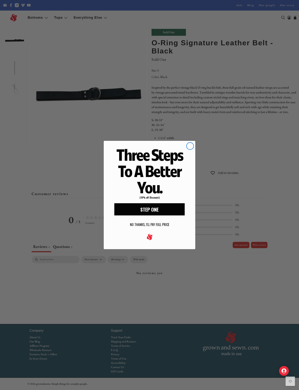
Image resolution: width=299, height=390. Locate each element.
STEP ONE (149, 209)
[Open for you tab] (284, 371)
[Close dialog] (190, 146)
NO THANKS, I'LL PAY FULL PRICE (149, 224)
